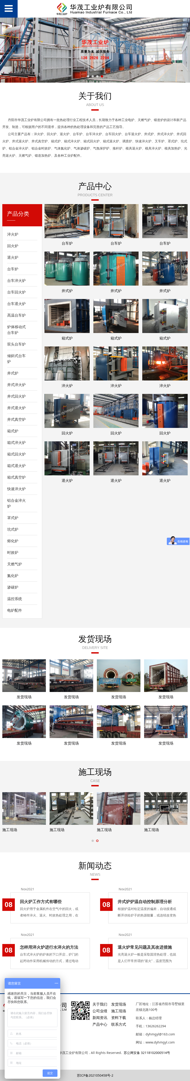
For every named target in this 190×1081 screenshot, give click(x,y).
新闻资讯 (99, 1017)
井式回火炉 (16, 396)
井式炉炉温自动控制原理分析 (145, 901)
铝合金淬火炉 (16, 503)
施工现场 (9, 829)
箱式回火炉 (16, 454)
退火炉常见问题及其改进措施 (145, 947)
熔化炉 (12, 540)
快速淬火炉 (16, 488)
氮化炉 (12, 575)
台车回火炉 (16, 292)
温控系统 (14, 598)
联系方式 (118, 1024)
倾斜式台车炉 (16, 358)
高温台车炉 (16, 315)
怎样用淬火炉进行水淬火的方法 (49, 947)
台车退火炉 (16, 303)
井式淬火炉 (16, 384)
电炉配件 (14, 610)
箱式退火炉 (16, 465)
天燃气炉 (14, 564)
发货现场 (24, 696)
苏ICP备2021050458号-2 (95, 1075)
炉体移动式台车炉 (16, 329)
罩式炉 (12, 517)
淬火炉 (12, 234)
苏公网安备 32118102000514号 (147, 1052)
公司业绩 (99, 1010)
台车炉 (12, 268)
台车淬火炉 (16, 280)
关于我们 (99, 1004)
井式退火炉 (16, 407)
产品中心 (99, 1024)
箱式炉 (12, 430)
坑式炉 (12, 529)
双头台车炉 (16, 344)
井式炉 (12, 373)
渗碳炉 (12, 587)
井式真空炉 (16, 419)
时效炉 (12, 552)
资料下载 (118, 1017)
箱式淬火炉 (16, 442)
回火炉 (12, 245)
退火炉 (12, 257)
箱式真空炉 (16, 477)
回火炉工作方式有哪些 (41, 901)
